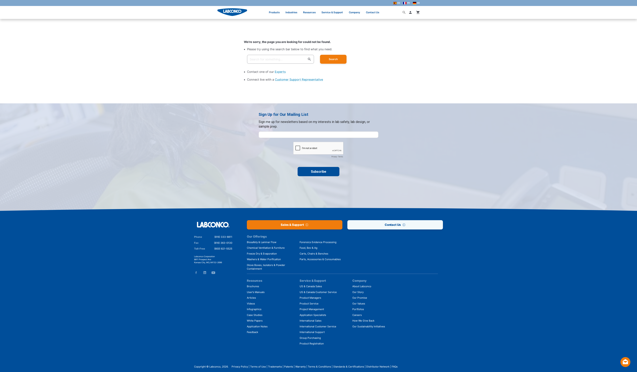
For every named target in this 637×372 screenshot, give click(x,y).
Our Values (358, 303)
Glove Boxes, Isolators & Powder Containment (266, 266)
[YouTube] (213, 273)
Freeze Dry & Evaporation (262, 253)
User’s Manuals (256, 292)
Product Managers (310, 297)
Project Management (312, 309)
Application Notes (257, 326)
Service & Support (332, 12)
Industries (291, 12)
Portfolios (358, 309)
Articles (251, 297)
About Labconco (361, 286)
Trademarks (275, 366)
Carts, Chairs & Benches (314, 253)
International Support (312, 332)
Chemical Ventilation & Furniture (266, 247)
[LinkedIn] (205, 273)
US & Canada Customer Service (318, 292)
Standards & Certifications (348, 366)
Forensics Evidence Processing (318, 242)
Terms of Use (258, 366)
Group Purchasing (310, 337)
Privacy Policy (240, 366)
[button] (411, 12)
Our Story (358, 292)
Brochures (253, 286)
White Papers (255, 320)
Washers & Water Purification (264, 259)
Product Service (309, 303)
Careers (357, 315)
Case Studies (254, 315)
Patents (288, 366)
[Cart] (418, 12)
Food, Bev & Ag (308, 247)
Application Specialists (313, 315)
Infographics (254, 309)
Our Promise (359, 297)
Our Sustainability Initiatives (368, 326)
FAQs (395, 366)
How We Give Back (363, 320)
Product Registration (312, 343)
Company (354, 12)
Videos (251, 303)
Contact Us (372, 12)
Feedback (252, 332)
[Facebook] (196, 273)
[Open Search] (404, 12)
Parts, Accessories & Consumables (320, 259)
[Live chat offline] (625, 366)
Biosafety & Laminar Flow (261, 242)
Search (333, 59)
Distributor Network (377, 366)
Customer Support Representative (299, 79)
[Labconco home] (213, 225)
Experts (280, 72)
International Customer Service (318, 326)
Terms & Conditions (319, 366)
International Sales (310, 320)
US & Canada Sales (311, 286)
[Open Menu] (6, 10)
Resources (309, 12)
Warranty (300, 366)
